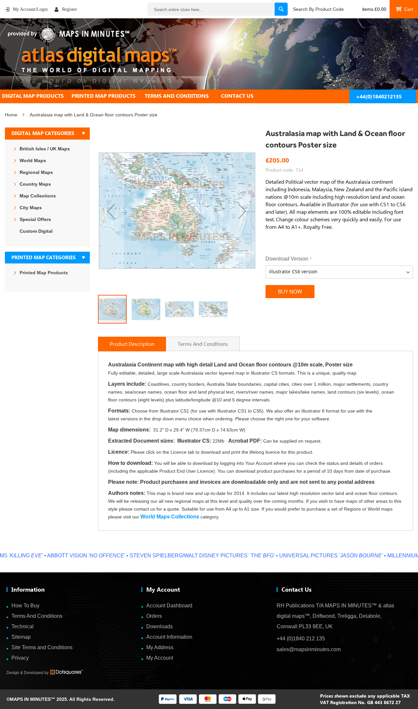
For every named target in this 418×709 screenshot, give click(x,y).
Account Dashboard (169, 605)
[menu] (209, 96)
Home (11, 114)
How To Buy (25, 605)
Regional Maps (36, 172)
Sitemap (21, 637)
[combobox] (217, 9)
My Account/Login (30, 9)
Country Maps (35, 184)
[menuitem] (37, 96)
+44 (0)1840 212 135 (301, 638)
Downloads (159, 626)
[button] (111, 211)
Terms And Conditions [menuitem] (177, 96)
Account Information (169, 637)
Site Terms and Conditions (41, 647)
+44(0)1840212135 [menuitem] (379, 96)
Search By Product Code (318, 9)
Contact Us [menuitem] (237, 96)
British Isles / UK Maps (45, 148)
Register (69, 9)
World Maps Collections (169, 516)
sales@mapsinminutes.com (309, 649)
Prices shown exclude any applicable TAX (365, 696)
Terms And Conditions (36, 616)
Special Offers (35, 219)
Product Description (132, 343)
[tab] (209, 96)
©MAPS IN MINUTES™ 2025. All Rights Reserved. (61, 699)
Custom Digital (36, 231)
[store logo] (209, 54)
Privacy (20, 658)
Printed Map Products (44, 272)
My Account (159, 658)
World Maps (33, 160)
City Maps (31, 207)
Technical (22, 626)
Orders (154, 616)
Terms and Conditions (203, 343)
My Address (159, 647)
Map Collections (38, 195)
